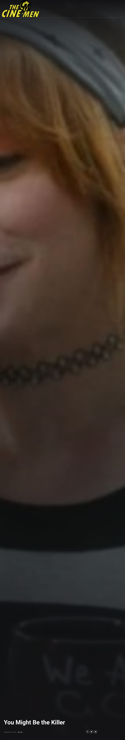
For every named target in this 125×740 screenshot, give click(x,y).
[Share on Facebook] (87, 731)
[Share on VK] (95, 731)
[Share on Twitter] (91, 731)
